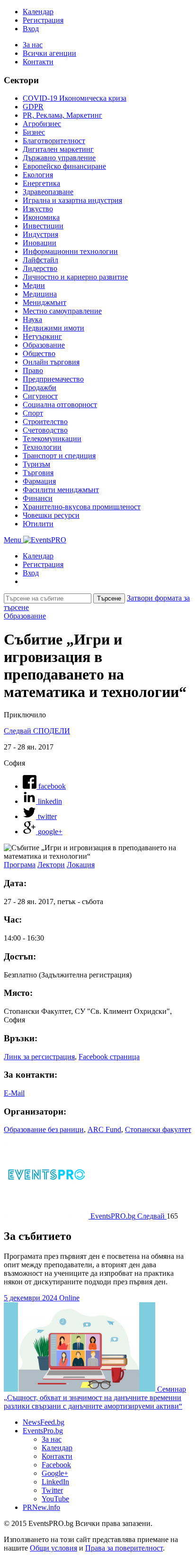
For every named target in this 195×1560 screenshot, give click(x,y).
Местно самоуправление (62, 311)
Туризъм (36, 464)
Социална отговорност (60, 405)
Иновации (39, 243)
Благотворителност (54, 141)
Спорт (33, 413)
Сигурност (40, 396)
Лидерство (40, 268)
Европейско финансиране (64, 166)
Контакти (38, 62)
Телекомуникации (52, 439)
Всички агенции (49, 53)
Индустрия (40, 234)
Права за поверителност (124, 1548)
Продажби (39, 387)
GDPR (33, 107)
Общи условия (53, 1548)
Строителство (45, 422)
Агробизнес (42, 124)
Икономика (41, 217)
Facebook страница (109, 1057)
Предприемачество (53, 379)
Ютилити (38, 524)
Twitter (52, 1490)
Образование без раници (44, 1129)
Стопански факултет (158, 1129)
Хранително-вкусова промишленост (82, 507)
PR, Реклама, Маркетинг (62, 115)
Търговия (38, 473)
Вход (31, 29)
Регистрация (43, 20)
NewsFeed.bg (43, 1422)
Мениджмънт (44, 302)
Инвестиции (43, 226)
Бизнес (34, 132)
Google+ (55, 1473)
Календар (38, 12)
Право (33, 370)
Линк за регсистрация (39, 1057)
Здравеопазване (48, 192)
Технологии (42, 447)
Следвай (18, 731)
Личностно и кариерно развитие (75, 277)
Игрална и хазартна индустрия (72, 200)
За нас (33, 45)
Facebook (56, 1465)
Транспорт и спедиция (59, 456)
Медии (34, 285)
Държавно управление (59, 158)
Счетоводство (45, 430)
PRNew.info (41, 1507)
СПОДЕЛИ (51, 731)
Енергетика (41, 183)
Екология (38, 175)
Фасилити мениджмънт (61, 490)
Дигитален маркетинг (58, 149)
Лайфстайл (40, 260)
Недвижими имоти (53, 328)
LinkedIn (55, 1482)
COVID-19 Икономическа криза (74, 98)
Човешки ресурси (51, 515)
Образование (44, 345)
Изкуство (38, 209)
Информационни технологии (70, 251)
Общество (39, 353)
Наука (32, 319)
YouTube (55, 1499)
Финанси (38, 498)
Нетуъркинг (42, 336)
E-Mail (14, 1093)
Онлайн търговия (51, 362)
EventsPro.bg (43, 1431)
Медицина (40, 294)
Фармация (39, 481)
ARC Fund (104, 1129)
